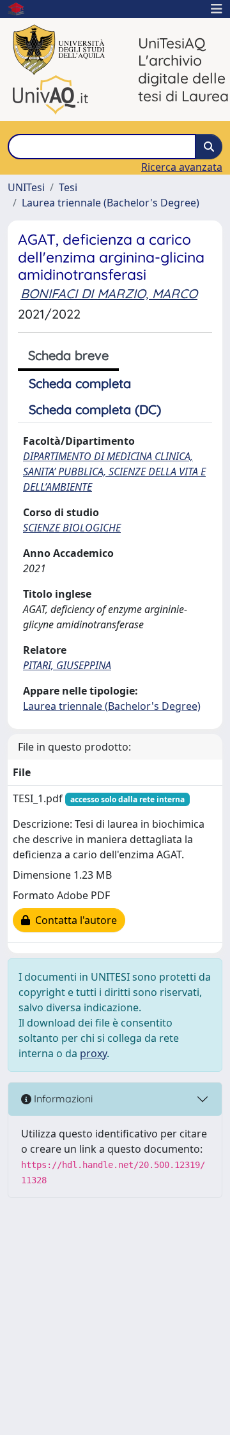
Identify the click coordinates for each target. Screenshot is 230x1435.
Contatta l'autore (73, 920)
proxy (93, 1053)
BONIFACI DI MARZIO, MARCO (108, 293)
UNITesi (26, 187)
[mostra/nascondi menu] (216, 9)
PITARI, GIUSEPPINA (67, 665)
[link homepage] (21, 9)
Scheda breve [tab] (68, 355)
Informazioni (62, 1098)
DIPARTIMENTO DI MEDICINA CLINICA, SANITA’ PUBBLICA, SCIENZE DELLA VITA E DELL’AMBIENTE (114, 471)
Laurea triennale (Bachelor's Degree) (110, 203)
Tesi (68, 187)
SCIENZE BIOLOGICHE (72, 528)
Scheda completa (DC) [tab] (95, 409)
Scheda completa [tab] (80, 383)
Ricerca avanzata (181, 167)
